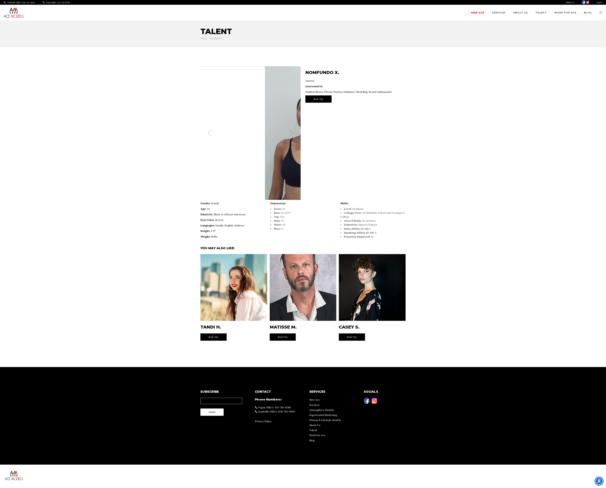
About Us (314, 425)
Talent (313, 430)
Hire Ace (314, 399)
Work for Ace (317, 435)
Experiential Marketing (323, 415)
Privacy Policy (263, 421)
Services (314, 404)
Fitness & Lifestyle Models (325, 420)
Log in (599, 2)
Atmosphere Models (321, 410)
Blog (312, 440)
